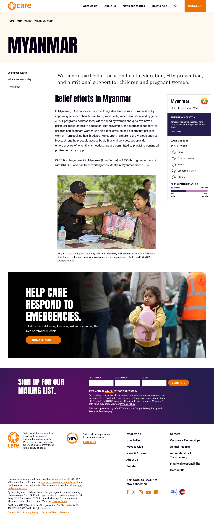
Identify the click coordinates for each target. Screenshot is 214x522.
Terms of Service (98, 411)
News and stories (134, 6)
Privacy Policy (127, 404)
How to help (159, 6)
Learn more (176, 131)
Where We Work (43, 21)
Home (11, 21)
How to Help (134, 440)
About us (110, 6)
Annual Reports (180, 446)
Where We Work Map (19, 79)
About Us (132, 459)
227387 (109, 390)
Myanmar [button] (15, 86)
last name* (121, 378)
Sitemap (64, 512)
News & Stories (136, 453)
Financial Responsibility (185, 463)
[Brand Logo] (20, 6)
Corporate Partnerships (185, 440)
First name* (95, 378)
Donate (131, 466)
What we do (90, 6)
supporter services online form (58, 482)
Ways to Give (134, 446)
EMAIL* (145, 378)
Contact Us (177, 470)
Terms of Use (49, 512)
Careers (175, 434)
